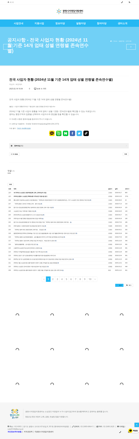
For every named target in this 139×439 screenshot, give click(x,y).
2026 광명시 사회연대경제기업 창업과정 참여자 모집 (29, 226)
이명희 (110, 211)
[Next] (95, 279)
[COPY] (86, 133)
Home (115, 41)
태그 (129, 285)
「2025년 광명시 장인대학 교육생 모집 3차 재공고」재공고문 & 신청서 (34, 240)
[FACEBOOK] (72, 133)
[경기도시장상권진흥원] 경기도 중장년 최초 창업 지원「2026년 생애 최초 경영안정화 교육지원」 (42, 222)
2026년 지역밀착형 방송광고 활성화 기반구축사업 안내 (30, 252)
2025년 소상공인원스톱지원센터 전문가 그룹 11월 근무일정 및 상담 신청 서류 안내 (38, 270)
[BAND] (58, 133)
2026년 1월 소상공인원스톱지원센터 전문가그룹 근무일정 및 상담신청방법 (35, 263)
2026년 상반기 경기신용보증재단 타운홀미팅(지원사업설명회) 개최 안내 (35, 255)
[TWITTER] (79, 133)
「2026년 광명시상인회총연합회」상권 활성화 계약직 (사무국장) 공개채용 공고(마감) (38, 237)
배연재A (19, 84)
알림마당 (121, 41)
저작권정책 (28, 431)
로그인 (12, 2)
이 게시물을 (14, 154)
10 (90, 279)
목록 (125, 154)
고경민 (110, 192)
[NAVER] (65, 133)
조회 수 (127, 189)
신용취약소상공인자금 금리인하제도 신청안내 (27, 248)
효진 (109, 270)
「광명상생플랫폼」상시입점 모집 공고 (25, 244)
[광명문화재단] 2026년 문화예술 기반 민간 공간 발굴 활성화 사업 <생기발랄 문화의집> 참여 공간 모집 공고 (45, 233)
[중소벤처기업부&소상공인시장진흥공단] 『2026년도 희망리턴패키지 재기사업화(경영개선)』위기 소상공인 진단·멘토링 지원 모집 (52, 200)
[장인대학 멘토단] (8, 47)
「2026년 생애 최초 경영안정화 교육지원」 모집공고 (29, 229)
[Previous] (44, 279)
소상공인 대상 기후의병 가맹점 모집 (24, 211)
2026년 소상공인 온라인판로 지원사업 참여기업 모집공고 (30, 266)
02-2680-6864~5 (122, 2)
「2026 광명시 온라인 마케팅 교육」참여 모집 (27, 204)
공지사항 (128, 41)
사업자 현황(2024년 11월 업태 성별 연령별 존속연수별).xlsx (34, 106)
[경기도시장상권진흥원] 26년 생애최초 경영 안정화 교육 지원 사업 (33, 207)
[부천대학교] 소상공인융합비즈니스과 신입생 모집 (28, 215)
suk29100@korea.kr (16, 429)
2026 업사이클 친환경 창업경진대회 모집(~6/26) (28, 218)
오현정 (110, 196)
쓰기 (120, 285)
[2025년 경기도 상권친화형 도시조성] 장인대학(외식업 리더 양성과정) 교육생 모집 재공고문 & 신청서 (43, 259)
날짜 (116, 189)
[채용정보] (131, 47)
